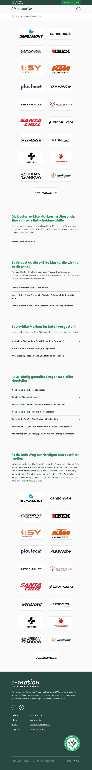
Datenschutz (29, 761)
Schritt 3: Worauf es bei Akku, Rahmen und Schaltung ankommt (42, 305)
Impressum (16, 761)
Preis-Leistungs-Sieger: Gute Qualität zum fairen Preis (38, 355)
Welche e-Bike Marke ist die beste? (28, 389)
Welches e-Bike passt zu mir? (25, 397)
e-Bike (14, 720)
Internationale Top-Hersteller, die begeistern (33, 348)
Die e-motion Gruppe (38, 729)
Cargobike (16, 729)
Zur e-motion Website (71, 761)
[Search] (13, 16)
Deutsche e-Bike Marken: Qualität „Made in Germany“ (38, 341)
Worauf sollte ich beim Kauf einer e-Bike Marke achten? (38, 404)
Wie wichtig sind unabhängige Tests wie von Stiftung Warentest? (43, 433)
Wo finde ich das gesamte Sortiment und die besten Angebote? (42, 426)
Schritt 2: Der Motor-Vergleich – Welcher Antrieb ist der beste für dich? (43, 297)
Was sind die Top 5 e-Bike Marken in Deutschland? (35, 419)
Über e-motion (36, 720)
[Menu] (15, 9)
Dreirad (14, 724)
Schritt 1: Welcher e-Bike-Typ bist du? (30, 287)
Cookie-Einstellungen (46, 761)
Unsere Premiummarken (23, 241)
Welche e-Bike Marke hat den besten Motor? (33, 411)
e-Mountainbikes (67, 229)
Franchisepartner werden (40, 724)
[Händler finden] (78, 9)
